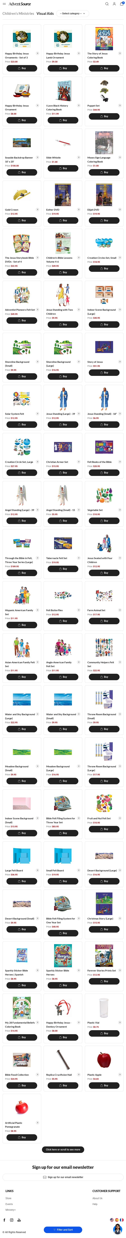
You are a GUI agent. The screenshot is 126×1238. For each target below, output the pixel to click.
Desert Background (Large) (102, 870)
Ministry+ (11, 1209)
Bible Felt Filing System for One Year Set (60, 920)
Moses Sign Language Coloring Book (98, 159)
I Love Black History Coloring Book (57, 107)
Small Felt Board (55, 870)
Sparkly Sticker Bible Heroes (57, 972)
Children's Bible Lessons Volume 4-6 (59, 259)
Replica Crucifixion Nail (59, 1074)
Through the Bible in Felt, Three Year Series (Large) (19, 560)
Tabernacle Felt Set (56, 558)
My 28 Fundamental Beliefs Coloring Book (20, 1024)
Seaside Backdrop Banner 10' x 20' (19, 159)
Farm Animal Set (96, 610)
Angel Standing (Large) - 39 (19, 509)
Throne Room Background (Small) (101, 716)
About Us (97, 1198)
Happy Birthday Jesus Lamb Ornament (58, 55)
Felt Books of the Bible (99, 461)
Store (8, 1198)
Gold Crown (11, 209)
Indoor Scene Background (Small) (19, 820)
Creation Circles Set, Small (101, 257)
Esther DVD (52, 209)
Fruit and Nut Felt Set (99, 818)
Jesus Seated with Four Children (99, 560)
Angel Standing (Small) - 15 (60, 509)
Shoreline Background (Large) (58, 363)
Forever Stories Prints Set (101, 970)
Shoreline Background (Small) (17, 363)
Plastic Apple (94, 1074)
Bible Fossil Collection (17, 1074)
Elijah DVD (93, 209)
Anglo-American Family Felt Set (59, 664)
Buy (24, 68)
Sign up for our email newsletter (65, 1177)
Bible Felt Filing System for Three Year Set (60, 820)
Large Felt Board (14, 870)
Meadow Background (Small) (16, 768)
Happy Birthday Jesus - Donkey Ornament (58, 1024)
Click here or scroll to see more (63, 1149)
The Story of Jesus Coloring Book (97, 55)
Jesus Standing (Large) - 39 (60, 413)
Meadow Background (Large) (58, 768)
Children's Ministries (18, 13)
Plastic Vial (93, 1022)
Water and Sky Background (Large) (20, 716)
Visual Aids (45, 13)
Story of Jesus (95, 361)
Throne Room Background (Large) (101, 768)
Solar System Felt (14, 413)
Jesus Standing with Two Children (59, 311)
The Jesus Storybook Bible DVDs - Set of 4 (19, 259)
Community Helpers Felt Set (100, 664)
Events (9, 1204)
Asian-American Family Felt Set (20, 664)
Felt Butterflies (54, 610)
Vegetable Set (95, 509)
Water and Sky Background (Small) (61, 716)
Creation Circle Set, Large (19, 461)
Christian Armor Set (57, 461)
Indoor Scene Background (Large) (101, 311)
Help (95, 1204)
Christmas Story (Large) (100, 918)
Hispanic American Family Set (19, 612)
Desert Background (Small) (19, 918)
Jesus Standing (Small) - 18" (102, 413)
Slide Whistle (53, 157)
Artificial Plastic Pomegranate (13, 1124)
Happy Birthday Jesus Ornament (17, 107)
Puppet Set (93, 105)
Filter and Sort (65, 1229)
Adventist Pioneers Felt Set (20, 309)
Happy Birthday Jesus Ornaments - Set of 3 (17, 55)
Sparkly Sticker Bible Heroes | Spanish (16, 972)
